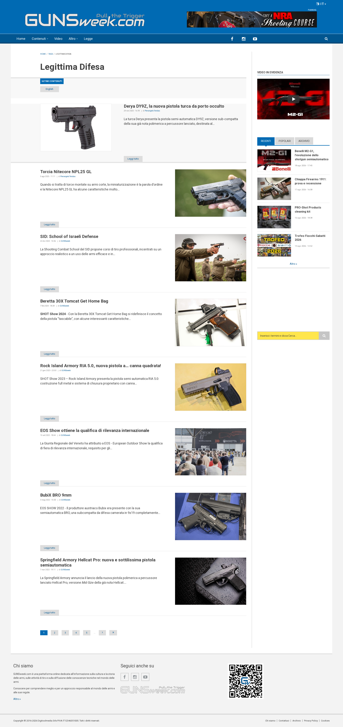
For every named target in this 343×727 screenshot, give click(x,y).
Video (58, 39)
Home (21, 39)
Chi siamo (270, 721)
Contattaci (284, 721)
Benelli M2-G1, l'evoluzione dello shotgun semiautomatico (312, 155)
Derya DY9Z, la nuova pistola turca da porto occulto (174, 106)
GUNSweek (65, 241)
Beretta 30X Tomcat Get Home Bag (74, 301)
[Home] (84, 18)
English (49, 89)
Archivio (304, 141)
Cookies (325, 721)
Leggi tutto (133, 158)
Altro (72, 39)
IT (321, 4)
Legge (88, 39)
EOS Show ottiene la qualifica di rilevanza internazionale (94, 430)
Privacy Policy (311, 721)
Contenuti (39, 39)
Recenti (268, 141)
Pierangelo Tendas (152, 111)
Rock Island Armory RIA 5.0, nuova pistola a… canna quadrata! (100, 365)
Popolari (285, 141)
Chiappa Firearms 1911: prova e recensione (310, 181)
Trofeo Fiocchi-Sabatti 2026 (310, 238)
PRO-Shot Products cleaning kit (308, 209)
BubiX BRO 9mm (55, 495)
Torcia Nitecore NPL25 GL (66, 171)
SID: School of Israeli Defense (69, 236)
